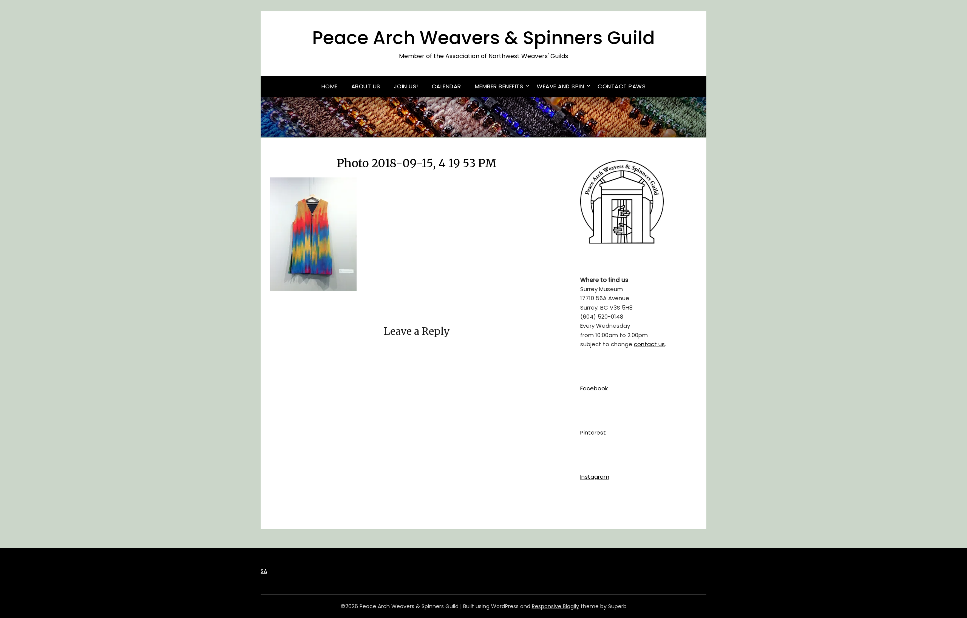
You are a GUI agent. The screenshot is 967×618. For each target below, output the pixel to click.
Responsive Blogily (555, 606)
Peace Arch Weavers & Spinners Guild (483, 38)
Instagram (594, 477)
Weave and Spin (560, 86)
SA (264, 571)
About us (365, 86)
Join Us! (406, 86)
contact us (649, 344)
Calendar (446, 86)
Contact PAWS (622, 86)
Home (329, 86)
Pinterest (593, 432)
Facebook (594, 388)
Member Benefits (499, 86)
